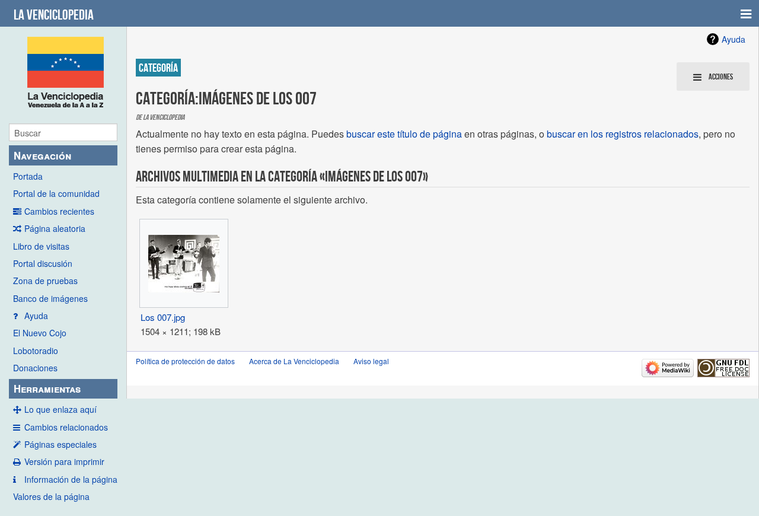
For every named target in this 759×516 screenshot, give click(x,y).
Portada (28, 176)
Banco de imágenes (50, 298)
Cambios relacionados (66, 427)
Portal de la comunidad (56, 193)
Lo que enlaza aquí (60, 409)
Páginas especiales (60, 444)
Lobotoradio (35, 350)
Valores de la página (51, 496)
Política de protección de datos (185, 361)
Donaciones (35, 368)
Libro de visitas (41, 246)
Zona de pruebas (45, 280)
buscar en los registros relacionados (623, 134)
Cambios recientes (59, 211)
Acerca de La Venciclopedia (294, 361)
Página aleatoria (54, 228)
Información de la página (70, 479)
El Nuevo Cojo (39, 333)
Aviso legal (371, 361)
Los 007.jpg (163, 317)
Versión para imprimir (64, 461)
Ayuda (36, 315)
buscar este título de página (404, 134)
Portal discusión (42, 263)
